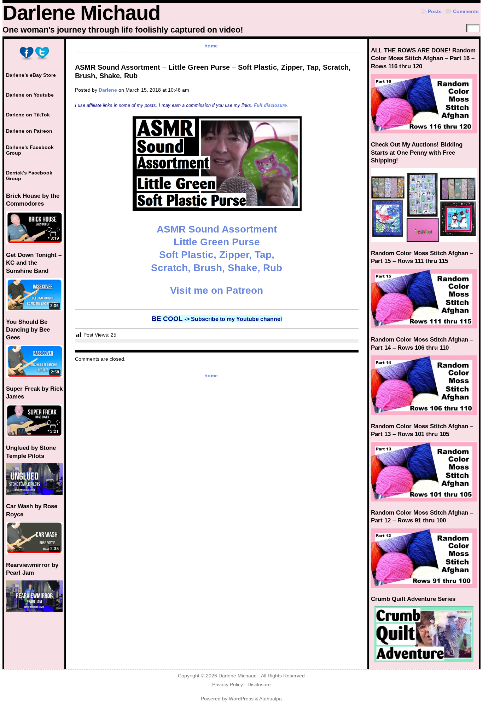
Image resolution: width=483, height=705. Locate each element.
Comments (466, 11)
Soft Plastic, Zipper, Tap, (216, 254)
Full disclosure (270, 105)
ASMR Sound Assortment (217, 229)
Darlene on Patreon (29, 131)
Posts (435, 11)
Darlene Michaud (81, 12)
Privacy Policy (227, 684)
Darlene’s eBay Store (31, 75)
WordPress (241, 698)
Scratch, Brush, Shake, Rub (216, 267)
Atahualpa (270, 698)
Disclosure (259, 684)
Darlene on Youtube (30, 95)
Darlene (108, 90)
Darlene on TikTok (28, 115)
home (211, 45)
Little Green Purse (217, 241)
